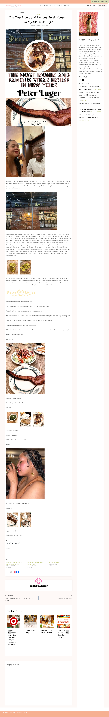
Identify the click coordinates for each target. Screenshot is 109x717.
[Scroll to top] (105, 713)
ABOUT (46, 5)
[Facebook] (87, 5)
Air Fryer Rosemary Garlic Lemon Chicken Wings (19, 598)
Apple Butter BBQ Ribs (64, 597)
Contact (66, 5)
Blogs (38, 14)
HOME (41, 5)
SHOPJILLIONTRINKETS (99, 1)
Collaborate (58, 5)
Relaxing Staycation (54, 562)
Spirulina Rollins (35, 25)
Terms (72, 715)
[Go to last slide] (9, 632)
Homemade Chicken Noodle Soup (90, 103)
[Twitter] (90, 5)
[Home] (19, 12)
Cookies (78, 715)
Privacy (66, 715)
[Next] (67, 632)
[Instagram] (93, 5)
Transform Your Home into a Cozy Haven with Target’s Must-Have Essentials (12, 638)
